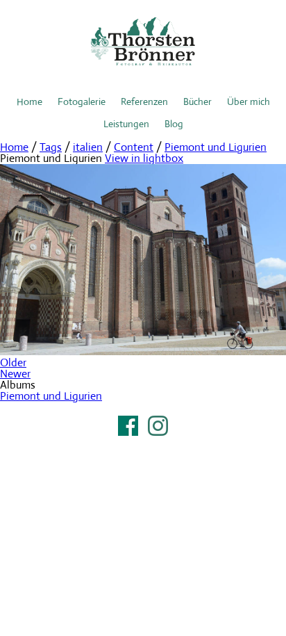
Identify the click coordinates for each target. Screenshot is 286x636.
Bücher (197, 101)
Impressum (143, 443)
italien (88, 147)
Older (13, 362)
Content (133, 147)
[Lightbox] (143, 351)
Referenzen (144, 101)
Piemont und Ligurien (216, 147)
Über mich (248, 101)
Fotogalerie (82, 101)
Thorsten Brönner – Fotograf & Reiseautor (143, 41)
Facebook (128, 426)
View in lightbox (144, 158)
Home (29, 101)
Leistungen (126, 123)
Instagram (158, 426)
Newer (15, 373)
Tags (51, 147)
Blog (174, 123)
